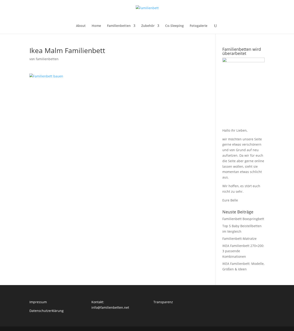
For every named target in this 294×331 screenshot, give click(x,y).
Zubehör (148, 26)
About (81, 26)
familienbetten (47, 59)
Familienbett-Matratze (239, 238)
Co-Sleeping (174, 26)
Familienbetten (119, 26)
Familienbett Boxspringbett (243, 219)
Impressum (38, 302)
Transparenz (163, 302)
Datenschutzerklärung (46, 310)
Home (96, 26)
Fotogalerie (198, 26)
